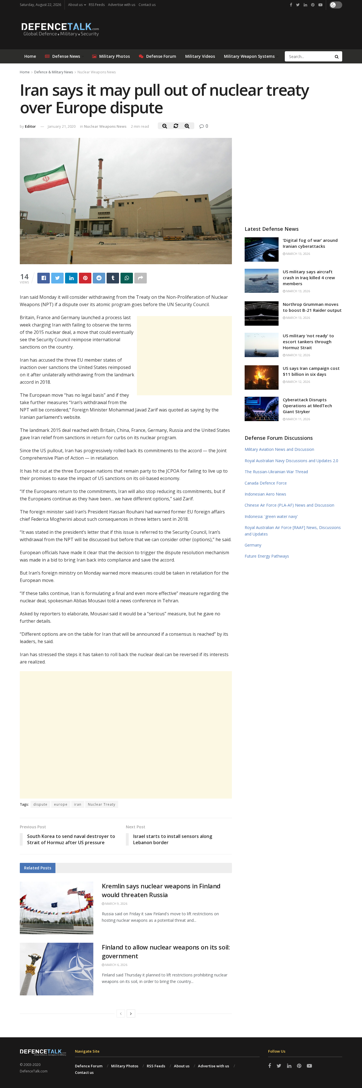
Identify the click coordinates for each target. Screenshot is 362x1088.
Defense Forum (161, 56)
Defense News (66, 56)
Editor (30, 126)
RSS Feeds (97, 4)
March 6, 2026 (115, 965)
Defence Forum (88, 1065)
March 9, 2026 (115, 903)
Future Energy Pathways (267, 556)
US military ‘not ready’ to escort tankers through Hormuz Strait (308, 341)
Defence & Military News (53, 72)
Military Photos (114, 56)
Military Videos (200, 56)
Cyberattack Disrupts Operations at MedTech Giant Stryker (307, 405)
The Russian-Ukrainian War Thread (276, 471)
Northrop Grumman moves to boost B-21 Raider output (312, 307)
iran (77, 804)
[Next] (131, 1013)
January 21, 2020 (62, 126)
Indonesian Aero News (265, 494)
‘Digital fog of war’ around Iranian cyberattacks (310, 243)
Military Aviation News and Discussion (279, 449)
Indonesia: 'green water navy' (271, 516)
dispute (40, 804)
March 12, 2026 (297, 355)
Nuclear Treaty (101, 804)
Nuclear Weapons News (96, 72)
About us (75, 4)
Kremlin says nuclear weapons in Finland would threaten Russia (161, 890)
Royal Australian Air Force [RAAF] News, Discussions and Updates (293, 530)
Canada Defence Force (266, 483)
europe (61, 804)
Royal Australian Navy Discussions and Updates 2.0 (291, 460)
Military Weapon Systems (249, 56)
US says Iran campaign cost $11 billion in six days (311, 371)
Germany (253, 545)
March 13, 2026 (297, 253)
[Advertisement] (184, 355)
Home (30, 56)
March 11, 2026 (297, 419)
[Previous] (121, 1013)
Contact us (147, 4)
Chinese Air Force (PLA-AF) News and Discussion (289, 505)
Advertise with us (121, 4)
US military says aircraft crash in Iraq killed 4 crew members (309, 277)
